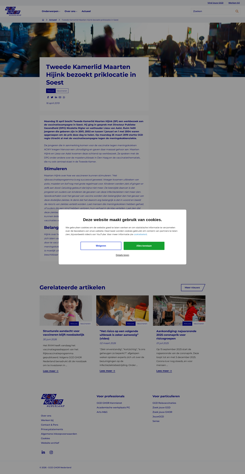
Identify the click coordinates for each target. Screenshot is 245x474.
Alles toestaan (144, 246)
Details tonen (122, 255)
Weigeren (101, 246)
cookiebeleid (140, 234)
